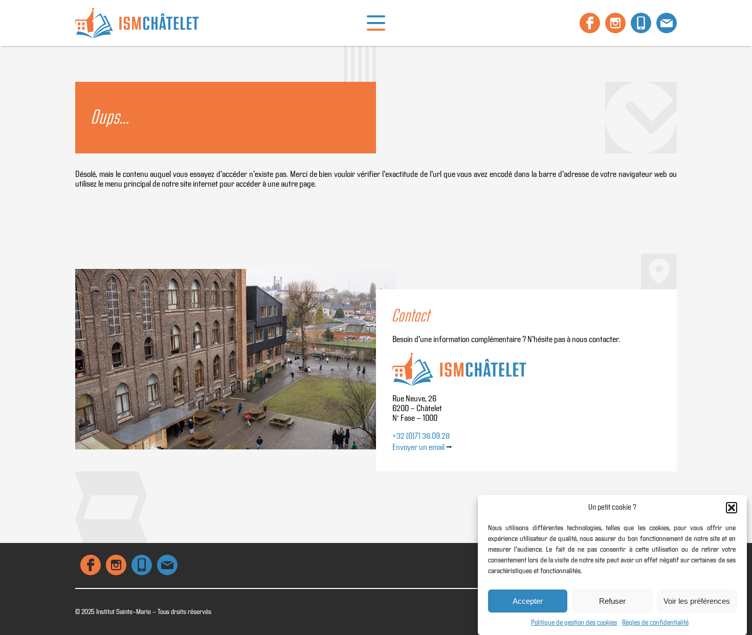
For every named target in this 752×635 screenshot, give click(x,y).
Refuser (612, 601)
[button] (731, 508)
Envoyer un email (418, 447)
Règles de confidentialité (655, 623)
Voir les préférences (696, 601)
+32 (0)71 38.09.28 (421, 436)
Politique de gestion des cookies (574, 623)
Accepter (528, 601)
